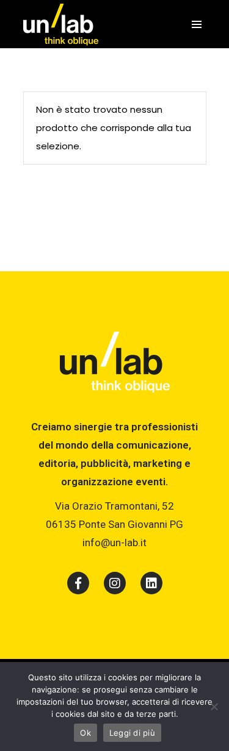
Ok (85, 733)
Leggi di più (132, 733)
